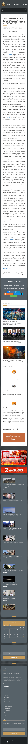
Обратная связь (7, 715)
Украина (5, 699)
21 (17, 634)
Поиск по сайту (7, 710)
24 (4, 636)
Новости (15, 27)
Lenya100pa (5, 390)
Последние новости (8, 706)
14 (17, 632)
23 (23, 634)
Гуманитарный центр (8, 701)
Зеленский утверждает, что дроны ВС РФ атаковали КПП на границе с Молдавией (13, 361)
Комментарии (7, 712)
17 (4, 634)
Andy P (4, 376)
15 (20, 632)
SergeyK (5, 407)
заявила (10, 54)
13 (14, 632)
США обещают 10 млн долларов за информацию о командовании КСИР (12, 342)
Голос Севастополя (20, 738)
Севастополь (6, 695)
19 (10, 634)
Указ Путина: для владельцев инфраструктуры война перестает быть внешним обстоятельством (12, 323)
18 (7, 634)
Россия (5, 691)
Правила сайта (7, 708)
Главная (5, 704)
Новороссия (6, 697)
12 (10, 632)
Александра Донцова (8, 28)
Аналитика (20, 27)
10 (4, 632)
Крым (5, 693)
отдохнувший (10, 150)
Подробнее (5, 489)
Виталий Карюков (7, 268)
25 (7, 636)
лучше (8, 117)
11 (7, 632)
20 (14, 634)
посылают (12, 239)
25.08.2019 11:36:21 (7, 27)
